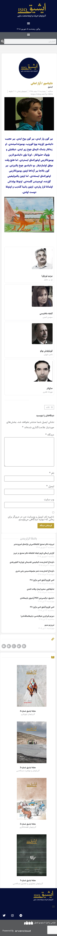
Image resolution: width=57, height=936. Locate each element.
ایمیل (50, 486)
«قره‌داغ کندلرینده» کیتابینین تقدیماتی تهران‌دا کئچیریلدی (32, 562)
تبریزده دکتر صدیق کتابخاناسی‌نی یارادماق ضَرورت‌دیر (34, 544)
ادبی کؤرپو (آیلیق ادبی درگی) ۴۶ (42, 607)
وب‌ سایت (49, 499)
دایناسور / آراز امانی (42, 83)
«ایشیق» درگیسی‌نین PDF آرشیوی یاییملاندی (37, 598)
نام (51, 473)
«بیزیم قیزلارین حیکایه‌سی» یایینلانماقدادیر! (37, 616)
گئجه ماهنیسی (46, 313)
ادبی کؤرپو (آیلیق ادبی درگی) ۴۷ (42, 580)
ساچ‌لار (50, 388)
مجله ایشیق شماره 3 (28, 767)
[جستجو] (2, 41)
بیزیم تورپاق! (47, 276)
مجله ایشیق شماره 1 (28, 880)
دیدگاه (49, 434)
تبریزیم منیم (49, 625)
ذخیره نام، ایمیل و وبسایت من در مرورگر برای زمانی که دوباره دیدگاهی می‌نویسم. (31, 518)
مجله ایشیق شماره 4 (28, 711)
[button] (28, 23)
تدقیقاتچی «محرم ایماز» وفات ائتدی (40, 589)
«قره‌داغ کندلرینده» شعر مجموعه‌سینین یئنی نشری (34, 571)
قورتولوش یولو (46, 351)
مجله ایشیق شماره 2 (28, 824)
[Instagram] (12, 915)
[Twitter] (4, 915)
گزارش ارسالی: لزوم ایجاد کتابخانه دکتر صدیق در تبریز (33, 553)
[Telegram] (21, 915)
